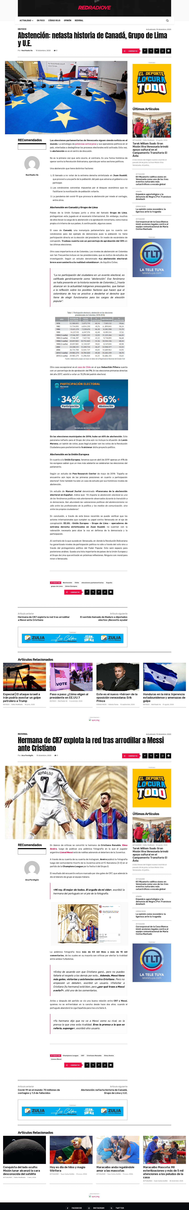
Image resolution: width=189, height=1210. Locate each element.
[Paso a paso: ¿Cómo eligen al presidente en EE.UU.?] (71, 677)
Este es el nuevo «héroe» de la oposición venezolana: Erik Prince (116, 698)
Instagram (98, 1208)
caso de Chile (84, 367)
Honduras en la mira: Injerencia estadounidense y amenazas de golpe (164, 698)
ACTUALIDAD (137, 140)
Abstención (67, 583)
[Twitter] (150, 51)
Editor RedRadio (149, 140)
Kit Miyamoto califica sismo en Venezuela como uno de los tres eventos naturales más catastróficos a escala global (152, 180)
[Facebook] (144, 51)
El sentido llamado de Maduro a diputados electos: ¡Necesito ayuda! (103, 618)
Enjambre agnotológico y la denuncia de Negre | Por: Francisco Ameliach (153, 196)
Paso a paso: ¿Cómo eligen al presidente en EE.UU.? (69, 696)
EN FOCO (22, 29)
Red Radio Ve (27, 50)
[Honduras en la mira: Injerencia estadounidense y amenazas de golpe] (164, 677)
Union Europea (71, 586)
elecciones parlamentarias (93, 583)
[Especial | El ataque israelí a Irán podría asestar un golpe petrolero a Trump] (24, 677)
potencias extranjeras (85, 144)
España (109, 583)
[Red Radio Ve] (32, 164)
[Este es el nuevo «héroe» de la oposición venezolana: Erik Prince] (117, 677)
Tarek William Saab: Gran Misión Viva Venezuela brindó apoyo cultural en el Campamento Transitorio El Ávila (150, 149)
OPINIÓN (139, 191)
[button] (167, 20)
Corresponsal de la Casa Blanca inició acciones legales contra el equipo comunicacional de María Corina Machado (152, 225)
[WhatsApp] (162, 51)
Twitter (120, 1208)
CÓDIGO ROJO (141, 206)
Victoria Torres (113, 704)
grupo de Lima (57, 586)
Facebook (77, 1208)
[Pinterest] (156, 51)
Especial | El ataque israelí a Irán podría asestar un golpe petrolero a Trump (22, 698)
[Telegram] (168, 51)
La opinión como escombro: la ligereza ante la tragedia (151, 210)
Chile (77, 583)
